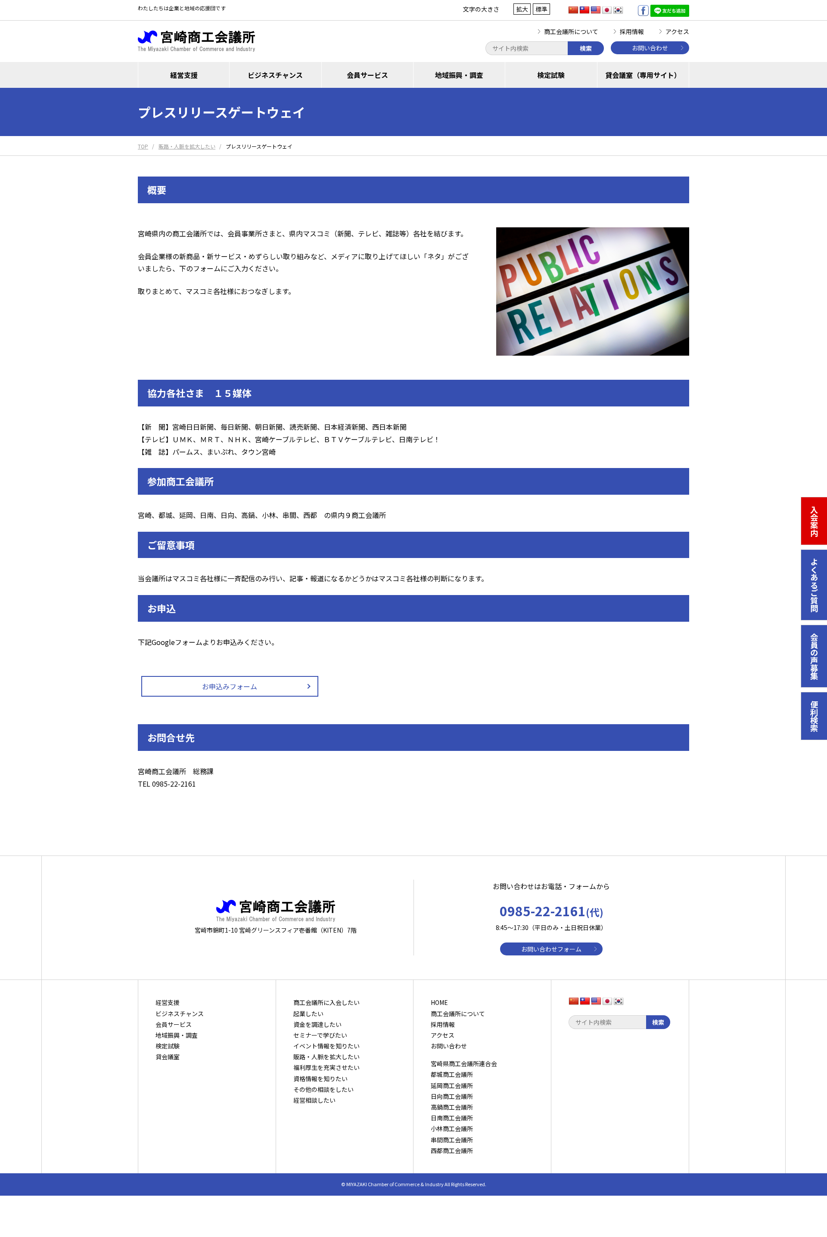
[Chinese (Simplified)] (573, 10)
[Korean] (618, 10)
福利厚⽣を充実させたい (326, 1067)
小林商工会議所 (452, 1128)
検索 (586, 48)
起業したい (308, 1013)
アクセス (677, 31)
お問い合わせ (650, 47)
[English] (596, 10)
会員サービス (367, 75)
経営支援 (184, 75)
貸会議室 (167, 1056)
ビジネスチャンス (275, 75)
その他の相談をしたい (323, 1089)
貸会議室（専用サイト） (643, 75)
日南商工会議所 (452, 1117)
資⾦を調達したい (317, 1024)
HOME (439, 1002)
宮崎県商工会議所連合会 (464, 1063)
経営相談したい (314, 1100)
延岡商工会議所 (452, 1085)
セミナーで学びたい (320, 1035)
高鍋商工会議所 (452, 1107)
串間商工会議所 (452, 1139)
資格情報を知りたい (320, 1078)
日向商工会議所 (452, 1096)
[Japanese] (607, 10)
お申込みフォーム (229, 686)
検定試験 (551, 75)
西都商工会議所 (452, 1150)
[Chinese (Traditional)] (584, 10)
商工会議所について (571, 31)
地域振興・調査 (459, 75)
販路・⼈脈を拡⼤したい (326, 1056)
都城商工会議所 (452, 1074)
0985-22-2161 (551, 910)
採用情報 (632, 31)
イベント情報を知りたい (326, 1046)
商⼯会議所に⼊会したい (326, 1002)
